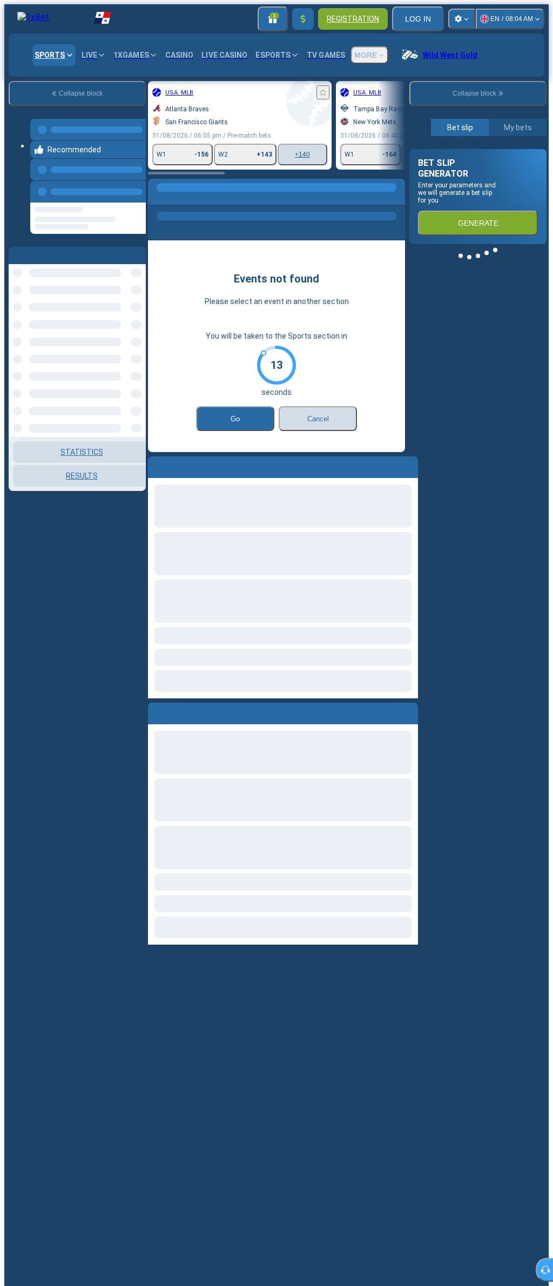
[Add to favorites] (322, 92)
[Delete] (407, 711)
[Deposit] (303, 19)
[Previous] (134, 189)
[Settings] (461, 19)
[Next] (181, 711)
